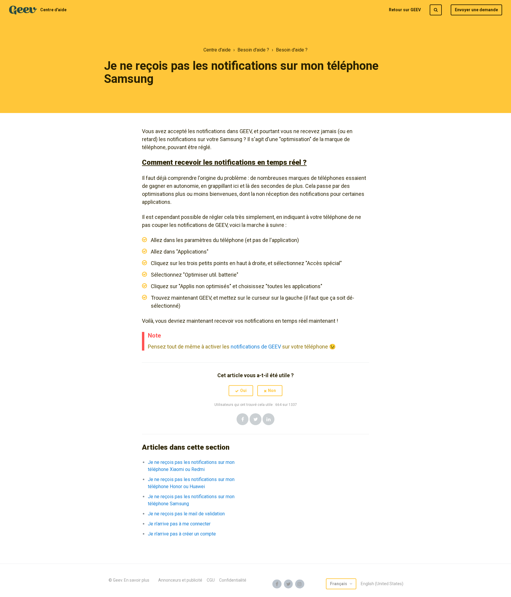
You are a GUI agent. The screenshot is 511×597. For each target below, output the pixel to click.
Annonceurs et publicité (180, 580)
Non (272, 390)
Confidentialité (232, 580)
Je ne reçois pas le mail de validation (186, 514)
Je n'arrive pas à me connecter (179, 524)
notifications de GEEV (256, 346)
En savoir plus (136, 580)
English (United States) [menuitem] (382, 583)
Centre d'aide (53, 9)
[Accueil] (23, 10)
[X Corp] (255, 419)
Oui (243, 390)
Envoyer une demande (476, 9)
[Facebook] (242, 419)
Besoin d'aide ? (253, 50)
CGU (211, 580)
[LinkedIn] (268, 419)
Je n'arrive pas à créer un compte (182, 534)
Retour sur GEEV (405, 9)
